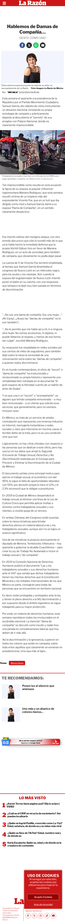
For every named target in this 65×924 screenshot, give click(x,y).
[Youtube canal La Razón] (53, 915)
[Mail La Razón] (43, 45)
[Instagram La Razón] (40, 915)
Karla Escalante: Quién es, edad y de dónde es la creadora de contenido (34, 844)
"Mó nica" (12, 92)
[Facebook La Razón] (22, 45)
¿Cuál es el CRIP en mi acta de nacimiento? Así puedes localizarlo (33, 815)
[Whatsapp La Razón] (36, 45)
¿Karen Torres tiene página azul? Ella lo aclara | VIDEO (33, 805)
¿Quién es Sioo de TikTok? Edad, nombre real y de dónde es (34, 834)
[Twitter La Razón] (29, 45)
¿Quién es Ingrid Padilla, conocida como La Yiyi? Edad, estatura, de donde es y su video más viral (34, 825)
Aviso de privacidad (43, 904)
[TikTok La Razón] (47, 915)
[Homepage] (32, 3)
